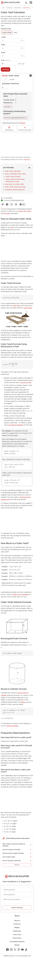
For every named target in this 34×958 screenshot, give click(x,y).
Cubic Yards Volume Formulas (15, 187)
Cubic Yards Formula (13, 176)
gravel (20, 211)
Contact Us (17, 924)
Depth (3, 52)
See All (17, 865)
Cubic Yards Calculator (13, 171)
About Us (17, 920)
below (23, 123)
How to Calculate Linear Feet (12, 860)
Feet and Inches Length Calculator (13, 853)
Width (3, 45)
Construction (9, 7)
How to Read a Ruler (9, 857)
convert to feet (26, 382)
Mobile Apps (17, 931)
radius (23, 702)
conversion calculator (15, 425)
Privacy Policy (17, 938)
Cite (23, 204)
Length (3, 37)
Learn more (27, 159)
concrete (7, 213)
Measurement (17, 7)
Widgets (17, 927)
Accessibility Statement (17, 941)
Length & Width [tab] (7, 32)
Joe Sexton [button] (9, 198)
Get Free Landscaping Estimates (15, 118)
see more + (8, 106)
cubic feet (16, 305)
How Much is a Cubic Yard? (14, 184)
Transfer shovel (8, 100)
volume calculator (12, 726)
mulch (29, 211)
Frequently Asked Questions (15, 189)
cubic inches (27, 308)
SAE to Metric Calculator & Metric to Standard (14, 845)
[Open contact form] (31, 75)
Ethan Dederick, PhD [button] (18, 200)
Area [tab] (15, 32)
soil (24, 211)
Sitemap (17, 945)
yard (12, 227)
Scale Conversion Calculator (11, 849)
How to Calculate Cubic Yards (15, 174)
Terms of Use (17, 934)
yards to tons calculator (21, 594)
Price (5, 60)
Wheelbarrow (8, 102)
